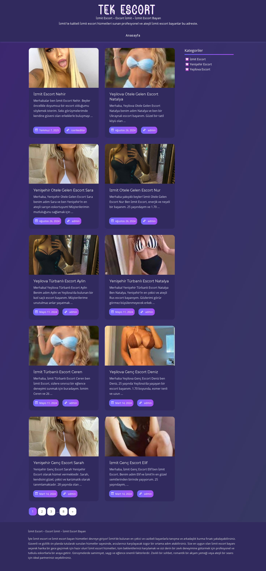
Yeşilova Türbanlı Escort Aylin (59, 281)
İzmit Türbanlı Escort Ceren (57, 372)
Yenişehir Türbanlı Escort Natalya (139, 281)
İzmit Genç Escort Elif (128, 463)
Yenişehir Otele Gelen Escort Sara (63, 190)
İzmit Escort (198, 59)
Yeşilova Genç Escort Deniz (133, 372)
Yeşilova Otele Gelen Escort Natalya (133, 96)
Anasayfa (133, 35)
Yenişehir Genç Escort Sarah (58, 463)
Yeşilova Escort (200, 69)
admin (152, 130)
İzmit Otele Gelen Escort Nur (135, 190)
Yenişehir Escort (201, 64)
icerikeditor (78, 130)
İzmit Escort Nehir (49, 94)
